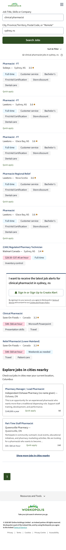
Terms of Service (20, 527)
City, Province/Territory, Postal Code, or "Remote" (27, 25)
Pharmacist (9, 210)
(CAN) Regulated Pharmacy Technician (22, 247)
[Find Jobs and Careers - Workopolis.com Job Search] (14, 4)
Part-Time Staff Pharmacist (19, 423)
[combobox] (33, 17)
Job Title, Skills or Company (16, 12)
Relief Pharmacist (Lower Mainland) (21, 341)
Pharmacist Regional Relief (16, 173)
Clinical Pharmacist (13, 313)
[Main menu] (62, 4)
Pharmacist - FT (11, 63)
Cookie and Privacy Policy (40, 302)
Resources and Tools (31, 496)
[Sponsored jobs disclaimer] (62, 55)
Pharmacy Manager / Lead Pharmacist (24, 389)
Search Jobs (33, 40)
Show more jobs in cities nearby (33, 455)
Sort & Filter (53, 49)
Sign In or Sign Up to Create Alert (37, 292)
